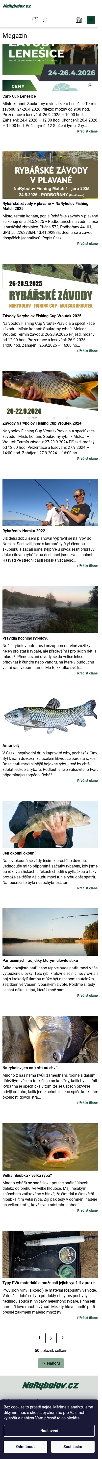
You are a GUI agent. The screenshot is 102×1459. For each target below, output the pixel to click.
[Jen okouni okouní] (51, 823)
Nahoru (53, 1363)
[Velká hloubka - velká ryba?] (51, 1145)
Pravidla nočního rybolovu (25, 638)
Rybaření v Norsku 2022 (23, 531)
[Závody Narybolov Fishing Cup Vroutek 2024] (51, 393)
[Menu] (91, 20)
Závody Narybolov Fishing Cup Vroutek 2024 (41, 423)
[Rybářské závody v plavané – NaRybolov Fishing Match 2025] (51, 174)
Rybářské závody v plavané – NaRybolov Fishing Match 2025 (45, 206)
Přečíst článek (88, 131)
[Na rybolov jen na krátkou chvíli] (51, 1038)
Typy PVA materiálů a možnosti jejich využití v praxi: (48, 1282)
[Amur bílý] (51, 716)
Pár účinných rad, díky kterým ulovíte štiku (40, 960)
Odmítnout (25, 1446)
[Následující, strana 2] (51, 1338)
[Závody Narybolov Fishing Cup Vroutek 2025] (51, 286)
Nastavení (49, 1430)
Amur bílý (11, 745)
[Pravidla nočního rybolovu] (51, 608)
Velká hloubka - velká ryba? (27, 1175)
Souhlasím (72, 1446)
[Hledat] (45, 20)
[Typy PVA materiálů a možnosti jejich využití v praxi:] (51, 1253)
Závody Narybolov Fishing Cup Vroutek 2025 (41, 316)
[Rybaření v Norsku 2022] (51, 501)
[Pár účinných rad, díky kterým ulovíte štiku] (51, 931)
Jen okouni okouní (18, 853)
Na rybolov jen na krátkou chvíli (30, 1067)
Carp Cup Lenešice (19, 96)
